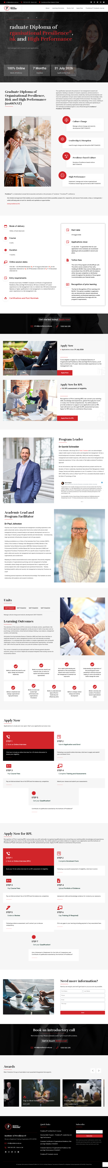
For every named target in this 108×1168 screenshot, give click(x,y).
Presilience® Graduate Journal (95, 8)
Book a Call (70, 8)
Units (8, 600)
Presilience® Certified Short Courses (50, 1131)
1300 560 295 (65, 326)
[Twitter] (97, 2)
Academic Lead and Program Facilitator (19, 514)
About (47, 8)
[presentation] (92, 1070)
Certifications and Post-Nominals (24, 298)
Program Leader (71, 439)
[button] (60, 490)
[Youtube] (104, 2)
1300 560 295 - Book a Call (30, 2)
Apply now (64, 319)
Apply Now (79, 8)
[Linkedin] (91, 2)
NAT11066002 (21, 608)
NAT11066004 (45, 608)
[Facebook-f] (94, 2)
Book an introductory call (54, 1030)
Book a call (61, 1041)
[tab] (10, 608)
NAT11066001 (9, 608)
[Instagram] (101, 2)
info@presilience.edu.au (12, 2)
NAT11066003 (33, 608)
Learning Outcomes (58, 8)
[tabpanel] (29, 615)
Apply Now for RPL (18, 834)
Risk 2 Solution (84, 450)
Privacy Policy (89, 1164)
